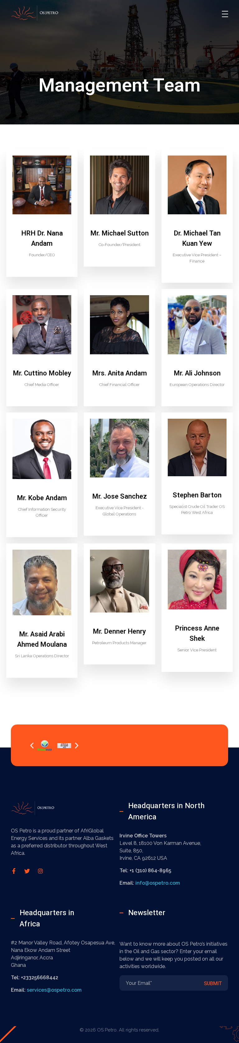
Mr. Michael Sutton (119, 233)
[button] (32, 745)
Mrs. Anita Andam (119, 373)
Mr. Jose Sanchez (119, 496)
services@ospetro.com (54, 990)
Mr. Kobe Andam (42, 498)
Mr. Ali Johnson (197, 373)
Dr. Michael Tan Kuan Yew (197, 238)
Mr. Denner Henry (119, 631)
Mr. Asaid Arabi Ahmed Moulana (42, 639)
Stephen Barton (197, 495)
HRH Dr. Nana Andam (42, 238)
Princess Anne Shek (197, 633)
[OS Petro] (40, 13)
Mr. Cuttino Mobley (42, 373)
